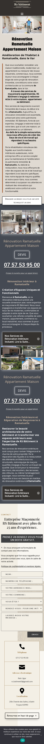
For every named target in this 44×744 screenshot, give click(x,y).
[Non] (41, 735)
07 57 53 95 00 (22, 265)
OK (23, 740)
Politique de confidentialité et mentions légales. (21, 566)
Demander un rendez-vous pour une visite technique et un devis (22, 200)
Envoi (35, 634)
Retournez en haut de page (20, 715)
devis (22, 254)
